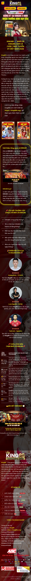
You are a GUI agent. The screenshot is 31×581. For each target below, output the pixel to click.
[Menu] (2, 3)
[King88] (15, 3)
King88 (3, 55)
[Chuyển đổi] (3, 220)
